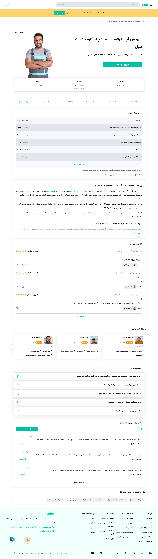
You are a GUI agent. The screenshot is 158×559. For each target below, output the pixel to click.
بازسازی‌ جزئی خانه (75, 191)
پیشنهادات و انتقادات (145, 541)
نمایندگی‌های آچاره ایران (144, 527)
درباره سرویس (112, 101)
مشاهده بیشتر (138, 233)
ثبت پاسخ (22, 444)
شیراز (93, 527)
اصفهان (92, 523)
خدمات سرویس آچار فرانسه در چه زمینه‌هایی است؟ (123, 384)
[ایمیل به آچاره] (47, 531)
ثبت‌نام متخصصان (146, 523)
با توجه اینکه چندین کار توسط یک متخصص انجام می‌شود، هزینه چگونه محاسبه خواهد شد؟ (109, 376)
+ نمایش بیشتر (79, 482)
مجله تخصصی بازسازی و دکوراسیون (106, 525)
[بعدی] (11, 347)
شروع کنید (124, 64)
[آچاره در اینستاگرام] (125, 553)
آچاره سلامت (110, 538)
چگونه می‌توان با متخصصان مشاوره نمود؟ (127, 410)
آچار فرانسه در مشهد (55, 499)
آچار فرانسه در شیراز (136, 499)
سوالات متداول (45, 101)
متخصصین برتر (68, 101)
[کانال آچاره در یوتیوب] (92, 553)
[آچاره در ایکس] (117, 553)
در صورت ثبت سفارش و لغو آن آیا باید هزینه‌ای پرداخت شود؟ (120, 393)
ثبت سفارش (59, 13)
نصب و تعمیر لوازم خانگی (124, 532)
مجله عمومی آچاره (108, 518)
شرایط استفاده (147, 532)
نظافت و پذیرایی (127, 518)
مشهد (93, 532)
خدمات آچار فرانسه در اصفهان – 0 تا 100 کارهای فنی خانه (85, 499)
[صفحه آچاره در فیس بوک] (109, 553)
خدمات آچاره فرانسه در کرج (116, 499)
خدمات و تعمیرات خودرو (125, 537)
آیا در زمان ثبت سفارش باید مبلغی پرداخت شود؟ (124, 402)
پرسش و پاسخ (23, 101)
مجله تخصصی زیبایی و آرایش (106, 532)
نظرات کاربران (90, 101)
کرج (93, 518)
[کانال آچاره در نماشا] (100, 553)
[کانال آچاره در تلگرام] (133, 553)
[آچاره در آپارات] (142, 553)
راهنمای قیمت (134, 101)
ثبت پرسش (26, 429)
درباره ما (149, 518)
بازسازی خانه (129, 527)
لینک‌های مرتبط (127, 513)
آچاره (144, 21)
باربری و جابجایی (127, 523)
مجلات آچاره (109, 513)
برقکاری (51, 191)
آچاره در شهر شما (88, 513)
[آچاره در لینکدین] (150, 553)
